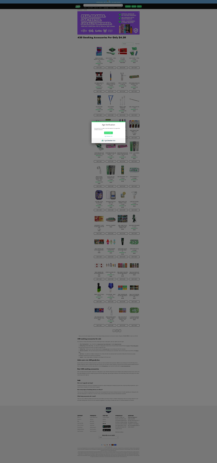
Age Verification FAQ (108, 136)
